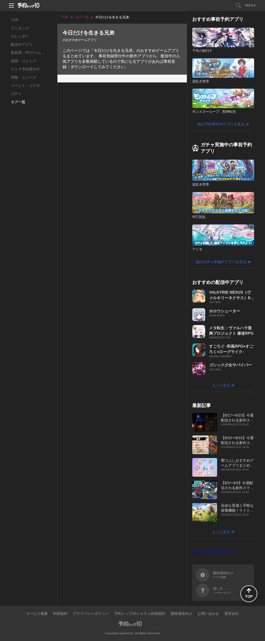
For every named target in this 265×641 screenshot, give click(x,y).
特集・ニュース (23, 77)
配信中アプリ (22, 45)
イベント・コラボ (25, 85)
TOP (14, 20)
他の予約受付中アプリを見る (221, 124)
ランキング (20, 28)
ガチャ (16, 93)
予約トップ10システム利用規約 (139, 613)
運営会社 (231, 613)
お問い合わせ (208, 613)
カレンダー (20, 36)
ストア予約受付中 (25, 69)
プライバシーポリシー (91, 613)
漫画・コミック (23, 61)
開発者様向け (181, 613)
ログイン (250, 5)
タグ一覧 (18, 102)
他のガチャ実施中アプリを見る (221, 262)
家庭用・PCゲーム (26, 53)
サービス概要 (37, 613)
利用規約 (60, 613)
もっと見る (221, 385)
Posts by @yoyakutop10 (212, 551)
